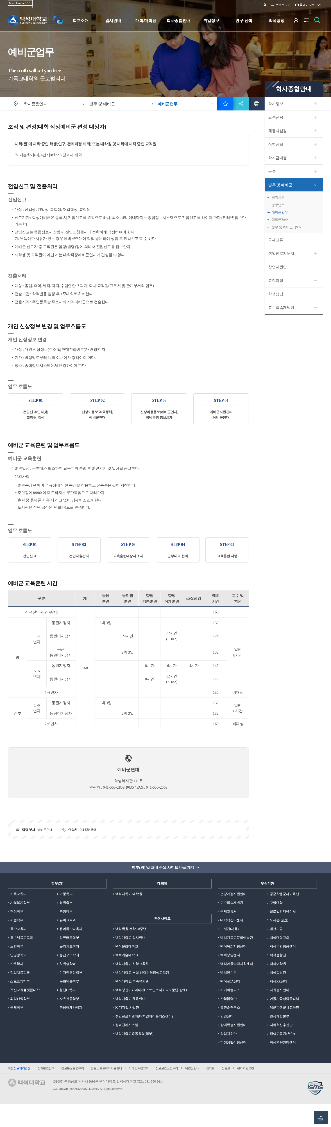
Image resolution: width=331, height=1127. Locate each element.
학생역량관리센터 (283, 1042)
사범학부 (16, 920)
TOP (320, 1119)
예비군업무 (280, 212)
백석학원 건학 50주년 (130, 929)
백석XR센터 (278, 981)
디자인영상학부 (70, 972)
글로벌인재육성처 (283, 911)
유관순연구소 (230, 1007)
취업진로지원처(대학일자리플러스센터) (144, 1016)
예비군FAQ (280, 219)
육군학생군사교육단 (284, 1007)
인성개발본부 (279, 1016)
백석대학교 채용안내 (130, 999)
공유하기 (241, 103)
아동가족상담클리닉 (284, 999)
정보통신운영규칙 (72, 1068)
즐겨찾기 (225, 103)
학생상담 (275, 294)
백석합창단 (278, 972)
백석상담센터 (230, 955)
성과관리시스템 (126, 1025)
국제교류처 (228, 911)
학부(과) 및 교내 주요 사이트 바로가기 (163, 867)
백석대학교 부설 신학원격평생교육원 (142, 972)
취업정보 (211, 20)
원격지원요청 (245, 1068)
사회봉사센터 (279, 990)
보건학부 (16, 946)
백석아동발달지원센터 (236, 964)
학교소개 (80, 20)
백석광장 (276, 20)
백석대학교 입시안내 (130, 937)
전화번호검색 (45, 1068)
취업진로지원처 (281, 253)
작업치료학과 (20, 972)
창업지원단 (277, 267)
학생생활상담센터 (233, 1042)
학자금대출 (277, 158)
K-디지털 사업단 (127, 1007)
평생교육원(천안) (282, 1033)
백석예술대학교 (126, 955)
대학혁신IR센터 (231, 920)
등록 (272, 171)
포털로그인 (283, 5)
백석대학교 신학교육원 (132, 964)
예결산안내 (192, 1068)
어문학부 (66, 894)
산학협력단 (228, 999)
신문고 (226, 1068)
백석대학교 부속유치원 (132, 981)
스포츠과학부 (20, 981)
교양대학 (276, 902)
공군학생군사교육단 (284, 894)
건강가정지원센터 (233, 894)
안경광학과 (18, 955)
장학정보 (275, 144)
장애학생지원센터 (233, 1025)
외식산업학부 (20, 999)
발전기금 (276, 929)
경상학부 (16, 911)
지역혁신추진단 (281, 1025)
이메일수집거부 (139, 1068)
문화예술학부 (69, 981)
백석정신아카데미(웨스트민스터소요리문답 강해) (151, 990)
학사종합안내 (178, 20)
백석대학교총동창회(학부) (134, 1033)
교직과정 (275, 280)
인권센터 (226, 1016)
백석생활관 (278, 955)
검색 (318, 21)
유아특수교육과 (70, 929)
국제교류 (275, 240)
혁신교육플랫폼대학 (25, 990)
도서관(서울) (229, 929)
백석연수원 (228, 972)
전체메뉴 (308, 21)
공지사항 (278, 197)
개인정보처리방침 (19, 1068)
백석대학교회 (279, 937)
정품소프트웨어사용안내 (106, 1068)
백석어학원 (278, 964)
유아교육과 (67, 920)
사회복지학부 (20, 902)
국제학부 (16, 1007)
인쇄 (257, 103)
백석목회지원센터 (233, 946)
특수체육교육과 (21, 937)
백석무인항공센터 (283, 946)
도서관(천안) (279, 920)
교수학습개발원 (281, 307)
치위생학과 (67, 964)
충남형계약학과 (70, 1007)
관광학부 (66, 911)
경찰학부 (66, 902)
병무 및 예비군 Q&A (286, 227)
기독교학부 (18, 894)
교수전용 (275, 117)
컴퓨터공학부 (69, 937)
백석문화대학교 (126, 946)
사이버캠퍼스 (230, 990)
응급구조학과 (69, 955)
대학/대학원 (146, 20)
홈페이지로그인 (310, 5)
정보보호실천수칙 (167, 1068)
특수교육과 (18, 929)
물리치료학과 (69, 946)
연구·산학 (243, 20)
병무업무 (278, 205)
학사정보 (275, 104)
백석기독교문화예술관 (236, 937)
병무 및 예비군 (280, 185)
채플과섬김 (277, 131)
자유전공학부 (69, 999)
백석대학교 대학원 (128, 894)
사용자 (299, 21)
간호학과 (16, 964)
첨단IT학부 (67, 990)
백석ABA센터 (230, 981)
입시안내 (113, 20)
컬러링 (210, 1068)
